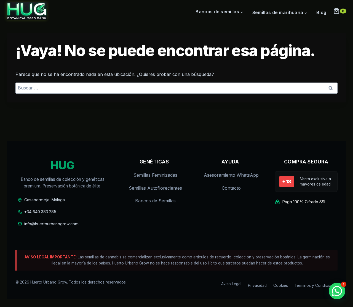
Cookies (280, 285)
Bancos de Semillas (155, 200)
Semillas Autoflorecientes (155, 188)
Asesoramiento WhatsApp (231, 175)
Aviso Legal (231, 284)
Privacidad (257, 285)
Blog (321, 12)
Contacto (231, 188)
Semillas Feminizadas (155, 175)
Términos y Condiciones (316, 285)
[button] (337, 291)
